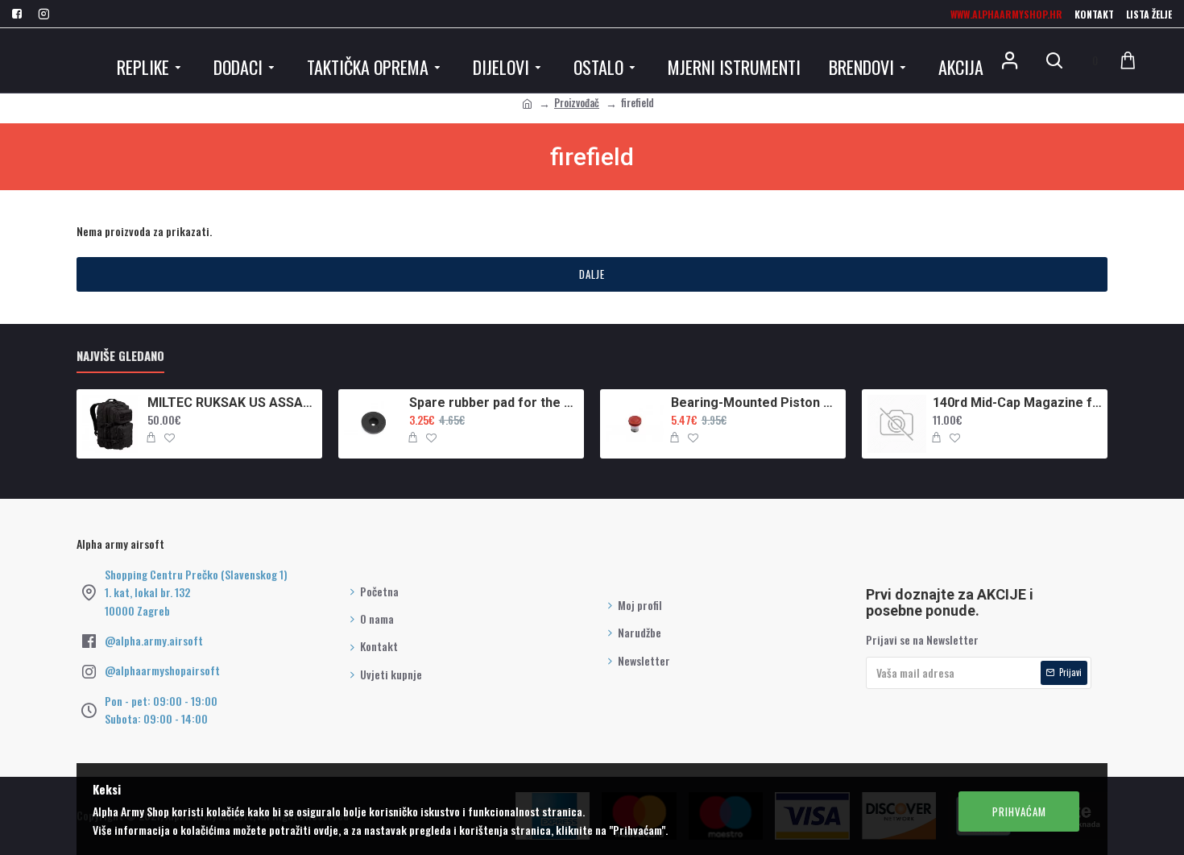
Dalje (592, 274)
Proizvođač (576, 102)
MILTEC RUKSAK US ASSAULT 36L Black (232, 402)
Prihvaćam (1019, 811)
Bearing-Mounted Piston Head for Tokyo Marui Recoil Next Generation (755, 402)
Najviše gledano (120, 356)
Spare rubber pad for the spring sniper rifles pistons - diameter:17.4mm (493, 402)
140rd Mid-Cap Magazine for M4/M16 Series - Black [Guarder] (1017, 402)
